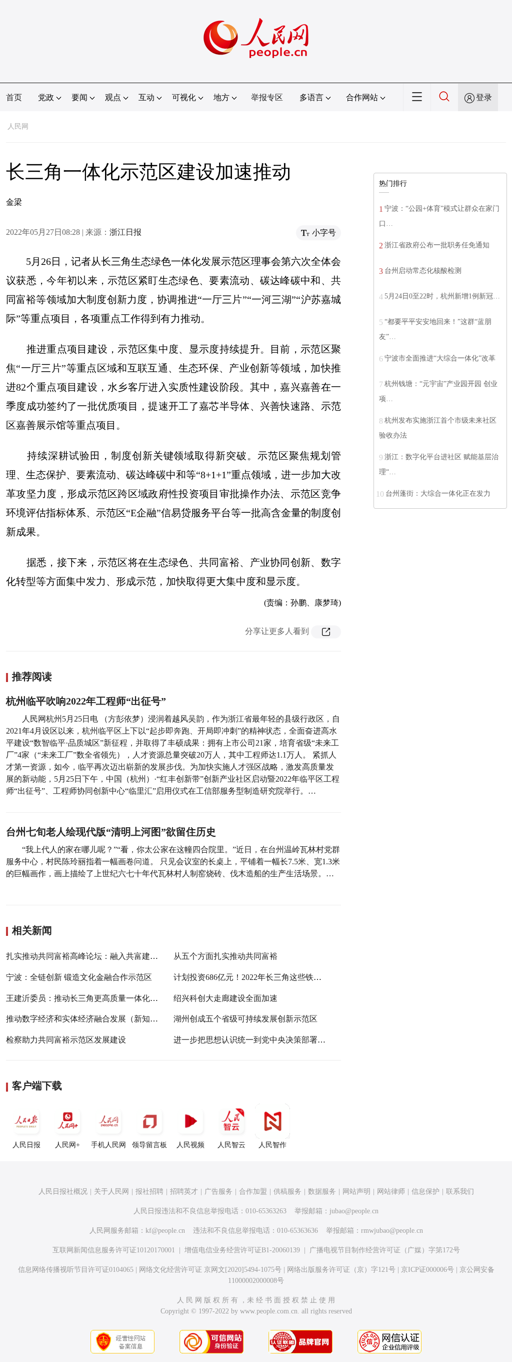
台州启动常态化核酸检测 (423, 270)
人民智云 (232, 1145)
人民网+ (67, 1145)
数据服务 (322, 1191)
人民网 (18, 126)
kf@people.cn (165, 1230)
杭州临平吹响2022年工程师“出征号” (86, 701)
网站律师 (391, 1191)
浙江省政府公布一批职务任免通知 (437, 245)
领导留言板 (149, 1145)
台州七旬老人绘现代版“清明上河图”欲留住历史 (111, 831)
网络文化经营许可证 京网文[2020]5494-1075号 (210, 1269)
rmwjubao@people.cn (392, 1230)
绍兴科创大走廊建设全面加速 (226, 998)
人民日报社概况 (63, 1191)
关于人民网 (111, 1191)
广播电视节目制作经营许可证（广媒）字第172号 (385, 1250)
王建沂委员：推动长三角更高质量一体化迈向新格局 (98, 998)
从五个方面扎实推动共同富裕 (226, 956)
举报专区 (267, 97)
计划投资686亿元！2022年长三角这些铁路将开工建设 (268, 977)
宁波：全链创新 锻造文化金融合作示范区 (79, 977)
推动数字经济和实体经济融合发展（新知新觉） (90, 1018)
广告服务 (218, 1191)
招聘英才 (184, 1191)
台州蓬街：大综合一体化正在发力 (438, 493)
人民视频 (190, 1145)
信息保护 (426, 1191)
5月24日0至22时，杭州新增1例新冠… (442, 296)
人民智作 (272, 1145)
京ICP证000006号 (427, 1269)
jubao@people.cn (354, 1211)
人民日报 (26, 1145)
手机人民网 (108, 1145)
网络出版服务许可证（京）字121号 (341, 1269)
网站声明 (356, 1191)
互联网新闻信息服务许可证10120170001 (113, 1250)
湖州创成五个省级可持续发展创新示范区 (246, 1018)
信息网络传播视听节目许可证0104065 (76, 1269)
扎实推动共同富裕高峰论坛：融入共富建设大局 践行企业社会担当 (123, 956)
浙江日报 (126, 232)
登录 (484, 97)
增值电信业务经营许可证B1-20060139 (242, 1250)
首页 (14, 97)
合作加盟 (253, 1191)
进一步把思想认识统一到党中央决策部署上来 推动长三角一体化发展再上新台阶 (315, 1040)
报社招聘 (150, 1191)
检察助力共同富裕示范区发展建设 (66, 1040)
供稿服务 (288, 1191)
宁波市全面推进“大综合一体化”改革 (440, 358)
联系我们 (460, 1191)
